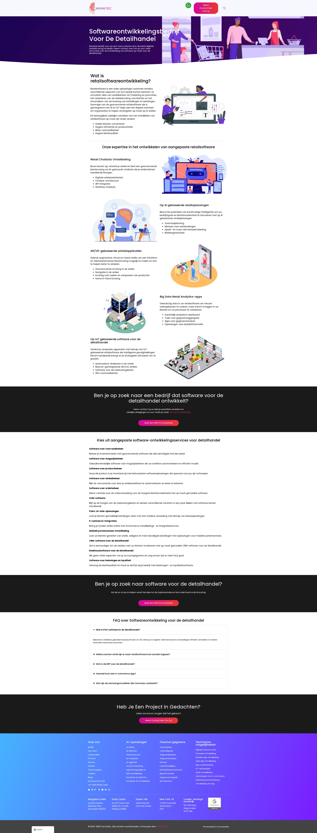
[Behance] (106, 790)
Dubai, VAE (142, 799)
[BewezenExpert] (102, 790)
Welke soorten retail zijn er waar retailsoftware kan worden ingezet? (133, 654)
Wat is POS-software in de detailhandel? (118, 629)
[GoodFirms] (92, 790)
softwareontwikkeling (179, 412)
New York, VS (167, 799)
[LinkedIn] (99, 790)
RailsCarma (162, 826)
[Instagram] (109, 790)
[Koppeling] (89, 790)
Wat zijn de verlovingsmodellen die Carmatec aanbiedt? (127, 683)
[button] (158, 630)
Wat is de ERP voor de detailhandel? (115, 664)
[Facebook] (94, 790)
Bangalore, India (97, 799)
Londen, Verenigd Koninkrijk (193, 800)
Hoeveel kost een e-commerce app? (116, 673)
